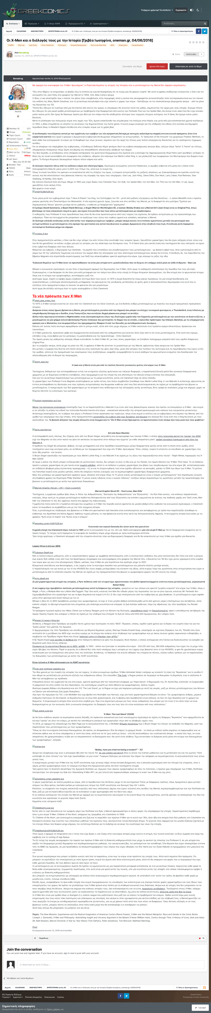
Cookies (60, 997)
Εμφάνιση (17, 997)
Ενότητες (13, 23)
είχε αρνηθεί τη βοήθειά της (63, 640)
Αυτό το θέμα (193, 23)
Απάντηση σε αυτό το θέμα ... (36, 964)
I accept (201, 1007)
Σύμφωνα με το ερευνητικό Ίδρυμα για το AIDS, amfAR (58, 646)
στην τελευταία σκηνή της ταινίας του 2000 (179, 436)
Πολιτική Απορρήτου (33, 997)
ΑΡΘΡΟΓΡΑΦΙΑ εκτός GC (45, 56)
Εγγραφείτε (181, 10)
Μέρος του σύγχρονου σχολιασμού (49, 407)
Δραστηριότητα (100, 23)
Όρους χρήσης (53, 1009)
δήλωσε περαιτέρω (129, 724)
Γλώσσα (5, 997)
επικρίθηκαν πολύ (139, 610)
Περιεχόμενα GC (75, 23)
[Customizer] (192, 10)
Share (177, 54)
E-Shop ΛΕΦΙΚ (53, 23)
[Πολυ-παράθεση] (35, 938)
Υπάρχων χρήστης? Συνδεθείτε (156, 10)
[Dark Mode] (198, 10)
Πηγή (34, 927)
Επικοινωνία (49, 997)
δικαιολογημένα (160, 610)
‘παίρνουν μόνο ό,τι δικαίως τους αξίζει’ (98, 636)
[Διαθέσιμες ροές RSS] (204, 987)
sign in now (69, 953)
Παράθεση (43, 938)
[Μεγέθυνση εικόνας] (43, 191)
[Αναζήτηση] (205, 23)
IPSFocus (17, 994)
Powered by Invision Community (196, 997)
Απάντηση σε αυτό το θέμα (188, 66)
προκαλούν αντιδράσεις (153, 888)
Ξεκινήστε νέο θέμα (132, 66)
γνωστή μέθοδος (88, 465)
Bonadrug (18, 78)
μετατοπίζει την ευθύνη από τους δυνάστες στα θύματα (120, 416)
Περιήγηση (32, 23)
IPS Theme (6, 994)
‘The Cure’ (122, 675)
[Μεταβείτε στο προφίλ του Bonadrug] (10, 54)
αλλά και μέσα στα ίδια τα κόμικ (175, 891)
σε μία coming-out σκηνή (111, 753)
